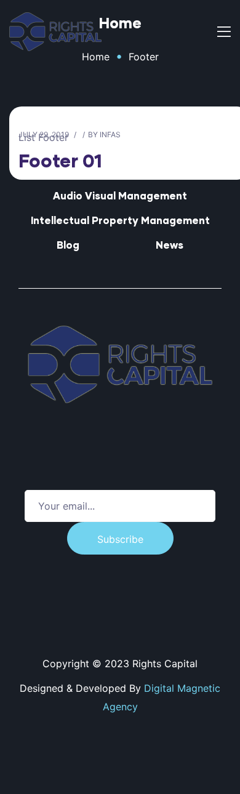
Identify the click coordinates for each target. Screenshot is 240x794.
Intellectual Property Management (120, 220)
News (169, 245)
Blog (68, 245)
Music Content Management (120, 171)
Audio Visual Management (120, 195)
